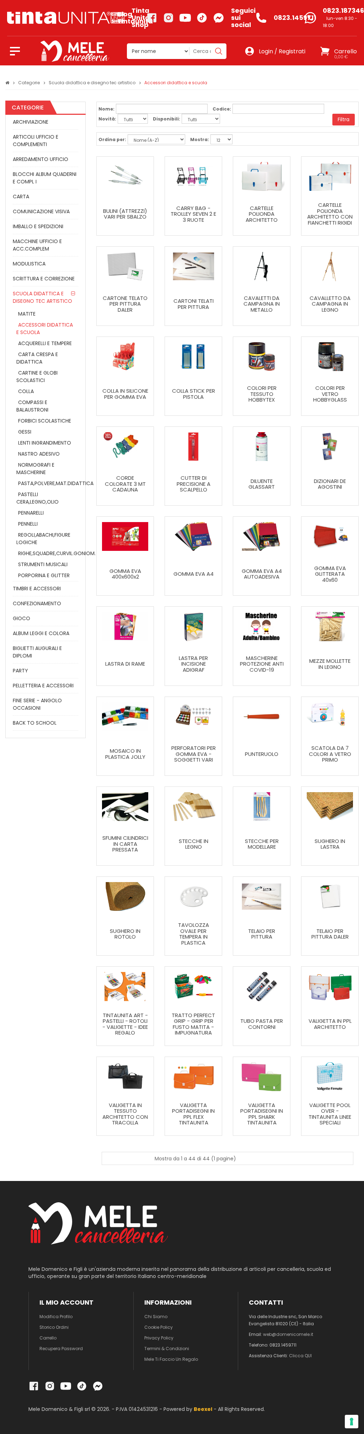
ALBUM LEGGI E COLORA (41, 633)
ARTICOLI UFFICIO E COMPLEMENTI (35, 140)
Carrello (48, 1338)
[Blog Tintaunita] (59, 18)
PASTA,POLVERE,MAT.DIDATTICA (46, 483)
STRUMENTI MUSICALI (43, 564)
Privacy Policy (158, 1338)
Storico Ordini (54, 1327)
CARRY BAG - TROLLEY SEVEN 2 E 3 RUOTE (193, 214)
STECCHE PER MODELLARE (262, 844)
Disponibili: (166, 119)
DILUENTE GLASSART (261, 484)
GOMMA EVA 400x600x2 (125, 574)
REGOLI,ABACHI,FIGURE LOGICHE (43, 538)
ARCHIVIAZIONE (30, 121)
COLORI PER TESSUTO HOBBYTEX (262, 394)
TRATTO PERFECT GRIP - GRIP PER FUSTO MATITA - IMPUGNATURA (193, 1024)
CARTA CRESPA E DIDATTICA (37, 358)
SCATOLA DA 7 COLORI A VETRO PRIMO (330, 754)
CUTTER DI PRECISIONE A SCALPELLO (193, 484)
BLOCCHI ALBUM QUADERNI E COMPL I (44, 178)
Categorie (29, 83)
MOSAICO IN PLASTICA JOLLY (125, 754)
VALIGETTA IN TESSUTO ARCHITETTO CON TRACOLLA (125, 1114)
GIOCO (21, 618)
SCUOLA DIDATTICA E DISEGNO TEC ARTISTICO (42, 297)
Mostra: (199, 139)
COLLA (26, 391)
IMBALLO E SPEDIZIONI (38, 226)
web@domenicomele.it (288, 1334)
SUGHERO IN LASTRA (330, 844)
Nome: (106, 109)
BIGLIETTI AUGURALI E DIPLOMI (37, 652)
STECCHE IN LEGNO (193, 844)
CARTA (21, 196)
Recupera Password (61, 1349)
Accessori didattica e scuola (175, 83)
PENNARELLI (31, 512)
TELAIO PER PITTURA (261, 934)
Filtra (343, 119)
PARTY (20, 670)
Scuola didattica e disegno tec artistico (92, 83)
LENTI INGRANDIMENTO (44, 442)
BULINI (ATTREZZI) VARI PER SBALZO (125, 214)
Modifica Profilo (56, 1317)
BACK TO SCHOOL (35, 722)
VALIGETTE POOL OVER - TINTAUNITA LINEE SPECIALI (330, 1114)
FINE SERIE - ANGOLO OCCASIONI (37, 704)
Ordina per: (112, 139)
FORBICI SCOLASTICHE (44, 420)
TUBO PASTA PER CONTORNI (261, 1024)
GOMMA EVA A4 (193, 574)
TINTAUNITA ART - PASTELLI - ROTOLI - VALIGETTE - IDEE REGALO (125, 1024)
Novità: (107, 119)
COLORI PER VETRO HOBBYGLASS (330, 394)
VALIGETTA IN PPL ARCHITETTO (330, 1024)
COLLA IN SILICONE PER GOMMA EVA (125, 394)
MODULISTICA (29, 263)
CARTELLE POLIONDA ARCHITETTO (262, 214)
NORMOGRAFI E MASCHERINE (35, 468)
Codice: (222, 109)
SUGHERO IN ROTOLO (125, 934)
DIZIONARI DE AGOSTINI (330, 484)
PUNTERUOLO (261, 754)
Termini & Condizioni (166, 1349)
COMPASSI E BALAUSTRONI (32, 406)
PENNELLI (28, 523)
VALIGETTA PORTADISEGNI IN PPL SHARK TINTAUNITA (261, 1114)
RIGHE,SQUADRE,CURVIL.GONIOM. (46, 553)
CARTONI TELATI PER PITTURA (193, 304)
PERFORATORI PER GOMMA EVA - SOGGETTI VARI (193, 754)
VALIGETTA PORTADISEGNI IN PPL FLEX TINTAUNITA (193, 1114)
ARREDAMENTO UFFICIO (40, 159)
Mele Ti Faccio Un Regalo (171, 1359)
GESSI (24, 431)
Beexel (203, 1409)
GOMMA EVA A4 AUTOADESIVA (262, 574)
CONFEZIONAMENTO (37, 603)
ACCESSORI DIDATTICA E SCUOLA (44, 328)
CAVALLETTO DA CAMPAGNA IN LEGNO (330, 304)
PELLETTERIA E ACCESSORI (43, 685)
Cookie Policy (158, 1327)
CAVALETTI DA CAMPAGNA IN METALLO (261, 304)
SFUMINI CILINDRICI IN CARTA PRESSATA (125, 844)
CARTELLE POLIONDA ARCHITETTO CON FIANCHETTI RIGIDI (330, 214)
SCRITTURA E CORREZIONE (44, 278)
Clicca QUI (300, 1356)
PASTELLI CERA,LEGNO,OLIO (37, 498)
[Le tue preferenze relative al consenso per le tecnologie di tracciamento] (351, 1421)
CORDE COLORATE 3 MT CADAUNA (125, 484)
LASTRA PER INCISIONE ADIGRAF (193, 664)
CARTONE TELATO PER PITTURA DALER (125, 304)
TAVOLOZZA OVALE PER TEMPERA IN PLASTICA (193, 934)
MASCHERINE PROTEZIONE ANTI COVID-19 (262, 664)
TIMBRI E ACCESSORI (37, 588)
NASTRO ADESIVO (39, 453)
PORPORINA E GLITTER (44, 575)
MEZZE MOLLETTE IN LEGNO (329, 664)
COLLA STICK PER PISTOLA (193, 394)
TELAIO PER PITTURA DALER (330, 934)
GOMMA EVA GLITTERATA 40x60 (330, 574)
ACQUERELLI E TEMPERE (45, 343)
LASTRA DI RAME (125, 664)
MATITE (27, 313)
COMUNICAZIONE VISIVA (41, 211)
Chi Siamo (155, 1317)
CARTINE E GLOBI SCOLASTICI (37, 376)
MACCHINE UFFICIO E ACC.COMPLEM (37, 245)
